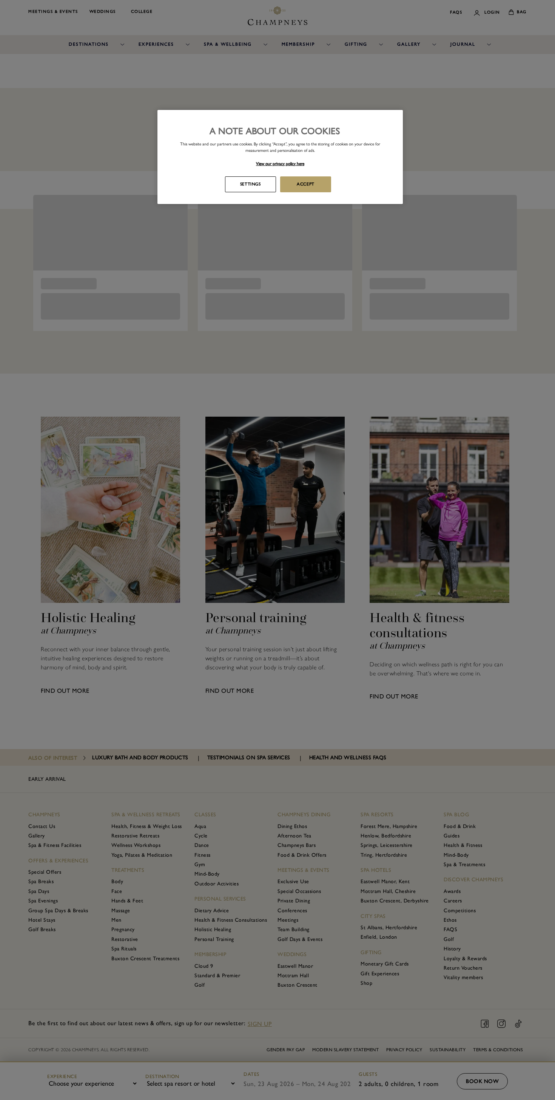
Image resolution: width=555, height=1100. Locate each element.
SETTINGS (250, 184)
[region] (280, 157)
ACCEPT (305, 184)
